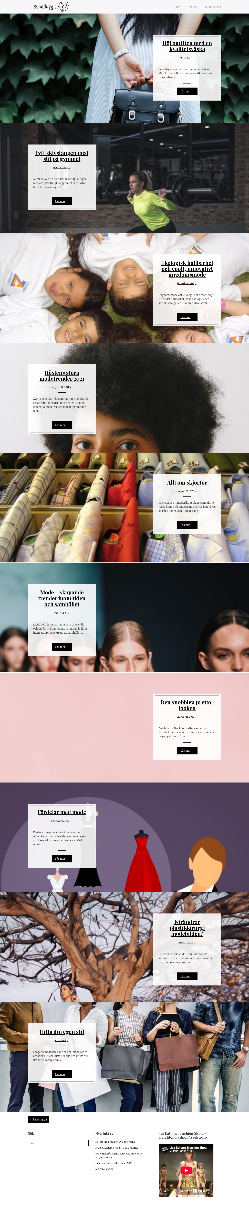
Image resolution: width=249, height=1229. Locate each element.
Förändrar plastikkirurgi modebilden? (187, 927)
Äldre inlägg (40, 1119)
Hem (177, 7)
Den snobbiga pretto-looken (187, 705)
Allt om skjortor (187, 482)
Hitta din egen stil (62, 1031)
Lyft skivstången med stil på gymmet (61, 155)
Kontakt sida (213, 7)
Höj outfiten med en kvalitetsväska (187, 45)
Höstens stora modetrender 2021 (61, 375)
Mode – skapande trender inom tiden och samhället (62, 598)
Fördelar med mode (62, 811)
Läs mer (186, 91)
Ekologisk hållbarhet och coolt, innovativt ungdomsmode (187, 268)
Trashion (192, 7)
